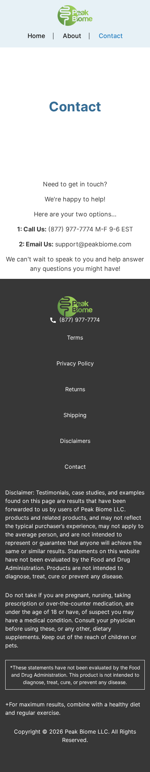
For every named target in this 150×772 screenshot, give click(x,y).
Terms (75, 337)
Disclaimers (75, 440)
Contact (111, 35)
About (72, 35)
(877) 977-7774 (79, 320)
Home (36, 35)
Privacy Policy (75, 363)
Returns (75, 389)
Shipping (75, 414)
